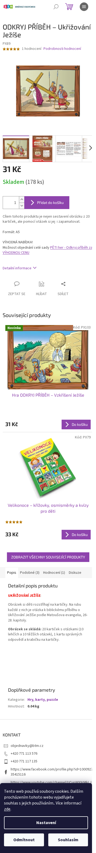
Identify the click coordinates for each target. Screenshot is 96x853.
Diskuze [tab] (75, 572)
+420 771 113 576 (24, 753)
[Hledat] (56, 6)
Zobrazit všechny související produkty (48, 557)
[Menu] (84, 6)
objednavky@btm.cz (27, 745)
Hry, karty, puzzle (42, 699)
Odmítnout (24, 840)
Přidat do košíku (50, 202)
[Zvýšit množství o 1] (21, 199)
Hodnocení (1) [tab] (54, 572)
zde (7, 809)
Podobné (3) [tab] (29, 572)
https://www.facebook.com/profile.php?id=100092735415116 (52, 772)
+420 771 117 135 (24, 761)
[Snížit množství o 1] (21, 206)
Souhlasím (68, 840)
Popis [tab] (11, 572)
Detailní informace (17, 268)
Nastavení (46, 823)
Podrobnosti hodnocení (62, 48)
